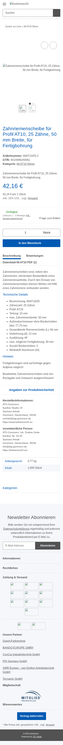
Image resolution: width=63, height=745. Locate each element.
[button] (47, 3)
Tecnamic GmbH (13, 678)
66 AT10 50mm (26, 163)
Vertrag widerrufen (31, 716)
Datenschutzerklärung (16, 528)
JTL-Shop (37, 737)
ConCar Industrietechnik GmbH (21, 654)
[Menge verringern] (6, 232)
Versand (33, 198)
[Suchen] (56, 13)
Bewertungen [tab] (34, 255)
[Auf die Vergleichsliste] (44, 45)
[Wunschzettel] (52, 3)
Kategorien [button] (10, 488)
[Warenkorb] (57, 3)
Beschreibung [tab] (12, 255)
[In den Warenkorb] (5, 37)
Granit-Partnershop (14, 640)
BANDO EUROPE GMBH (18, 647)
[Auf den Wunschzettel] (53, 45)
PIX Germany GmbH (15, 661)
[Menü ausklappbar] (4, 3)
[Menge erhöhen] (56, 232)
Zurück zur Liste (13, 26)
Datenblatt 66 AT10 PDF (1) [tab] (20, 262)
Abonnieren (47, 545)
